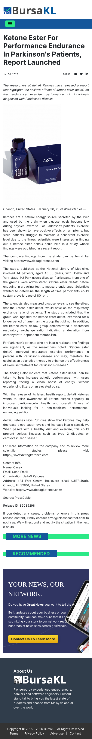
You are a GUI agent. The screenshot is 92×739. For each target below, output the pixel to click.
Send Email (20, 472)
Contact (75, 733)
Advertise (57, 733)
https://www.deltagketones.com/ (39, 489)
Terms (14, 733)
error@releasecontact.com (66, 518)
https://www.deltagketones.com (36, 260)
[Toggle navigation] (10, 23)
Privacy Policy (34, 733)
